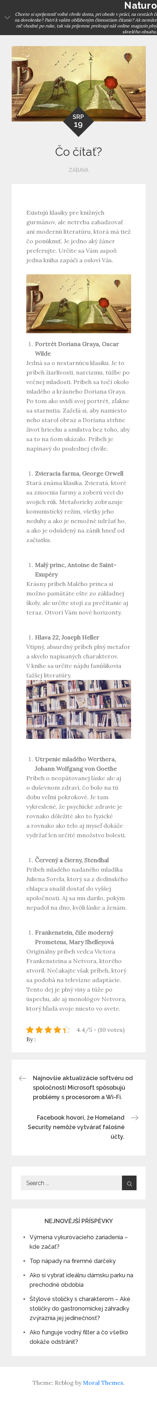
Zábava (78, 170)
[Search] (129, 1183)
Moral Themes (103, 1382)
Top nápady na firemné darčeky (73, 1261)
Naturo (140, 5)
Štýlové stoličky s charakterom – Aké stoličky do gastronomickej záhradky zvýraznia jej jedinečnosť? (80, 1309)
